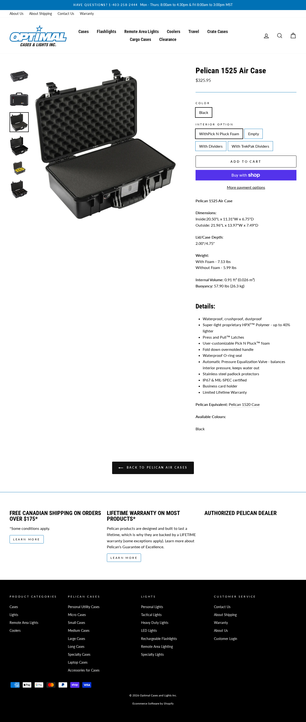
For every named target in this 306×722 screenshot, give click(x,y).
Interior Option (214, 124)
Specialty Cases (79, 654)
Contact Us (66, 14)
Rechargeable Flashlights (159, 639)
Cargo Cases (140, 39)
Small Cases (76, 623)
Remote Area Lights (141, 31)
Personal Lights (152, 607)
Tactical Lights (151, 615)
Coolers (173, 31)
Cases (83, 31)
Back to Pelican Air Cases (156, 467)
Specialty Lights (152, 654)
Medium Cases (78, 630)
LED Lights (149, 630)
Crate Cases (217, 31)
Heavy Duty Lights (154, 623)
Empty (253, 133)
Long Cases (76, 647)
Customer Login (225, 639)
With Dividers (211, 146)
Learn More (26, 539)
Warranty (87, 14)
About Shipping (40, 14)
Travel (193, 31)
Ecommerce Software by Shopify (153, 703)
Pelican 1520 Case (244, 404)
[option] (153, 5)
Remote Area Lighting (157, 647)
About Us (16, 14)
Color (203, 103)
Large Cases (76, 639)
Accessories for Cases (83, 670)
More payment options (246, 187)
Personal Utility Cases (83, 607)
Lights (14, 615)
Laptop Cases (77, 662)
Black (203, 112)
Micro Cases (77, 615)
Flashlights (106, 31)
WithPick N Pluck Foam (219, 133)
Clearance (167, 39)
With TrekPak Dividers (250, 146)
